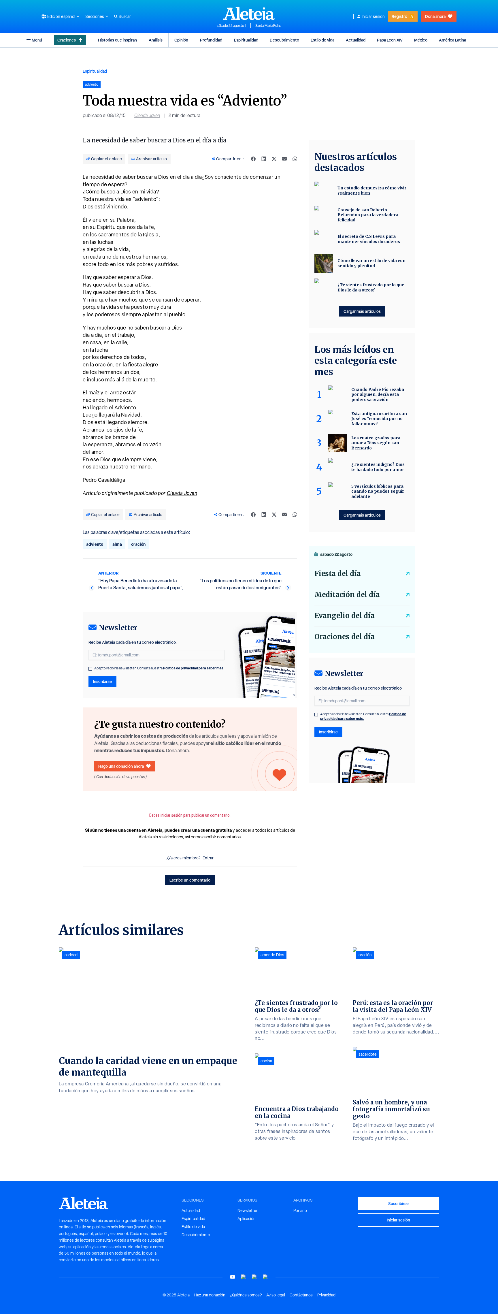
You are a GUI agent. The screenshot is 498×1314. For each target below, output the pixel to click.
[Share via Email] (284, 159)
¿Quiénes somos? (246, 1295)
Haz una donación (209, 1295)
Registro (399, 16)
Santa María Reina (268, 25)
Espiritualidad (246, 40)
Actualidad (355, 40)
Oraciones (66, 40)
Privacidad (326, 1295)
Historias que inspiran (117, 40)
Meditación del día (347, 594)
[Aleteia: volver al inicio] (249, 13)
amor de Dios (272, 954)
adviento (94, 544)
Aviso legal (275, 1295)
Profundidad (211, 40)
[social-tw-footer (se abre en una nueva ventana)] (254, 1277)
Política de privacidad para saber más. (194, 668)
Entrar (208, 858)
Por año (300, 1210)
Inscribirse (102, 681)
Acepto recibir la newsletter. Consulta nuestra (159, 668)
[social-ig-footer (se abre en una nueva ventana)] (265, 1277)
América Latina (452, 40)
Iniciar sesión (373, 16)
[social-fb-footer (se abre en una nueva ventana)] (243, 1277)
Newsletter (247, 1210)
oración (138, 544)
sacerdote (368, 1054)
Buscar (125, 16)
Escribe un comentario (189, 880)
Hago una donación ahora (121, 766)
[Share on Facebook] (253, 159)
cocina (266, 1060)
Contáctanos (301, 1295)
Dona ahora (435, 16)
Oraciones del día (344, 636)
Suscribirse (398, 1203)
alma (117, 544)
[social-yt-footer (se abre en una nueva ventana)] (232, 1277)
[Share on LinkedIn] (263, 159)
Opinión (181, 40)
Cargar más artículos (362, 311)
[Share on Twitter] (274, 159)
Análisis (156, 40)
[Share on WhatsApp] (295, 159)
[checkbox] (90, 669)
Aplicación (246, 1218)
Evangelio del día (344, 615)
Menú (37, 40)
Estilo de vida (322, 40)
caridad (71, 954)
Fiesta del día (337, 573)
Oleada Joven (147, 115)
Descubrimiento (284, 40)
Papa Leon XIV (390, 40)
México (420, 40)
